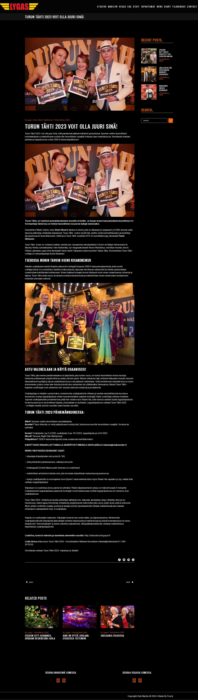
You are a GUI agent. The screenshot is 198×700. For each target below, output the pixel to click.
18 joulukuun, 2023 (117, 632)
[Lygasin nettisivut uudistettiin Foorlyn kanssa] (149, 56)
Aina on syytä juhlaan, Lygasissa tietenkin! (76, 637)
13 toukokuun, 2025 (79, 633)
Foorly (170, 696)
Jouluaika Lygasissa (112, 635)
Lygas (29, 120)
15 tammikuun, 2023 (62, 120)
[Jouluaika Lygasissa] (117, 617)
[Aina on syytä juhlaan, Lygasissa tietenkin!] (80, 617)
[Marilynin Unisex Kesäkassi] (149, 92)
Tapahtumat (48, 120)
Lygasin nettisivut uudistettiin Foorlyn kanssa (166, 53)
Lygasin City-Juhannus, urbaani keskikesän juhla (40, 637)
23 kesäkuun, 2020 (164, 94)
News (40, 120)
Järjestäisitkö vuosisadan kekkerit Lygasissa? (165, 71)
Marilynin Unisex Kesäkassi (163, 88)
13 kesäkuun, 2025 (41, 633)
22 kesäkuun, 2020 (164, 60)
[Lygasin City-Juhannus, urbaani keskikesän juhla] (42, 617)
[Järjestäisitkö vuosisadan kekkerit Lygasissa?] (149, 74)
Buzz (35, 120)
